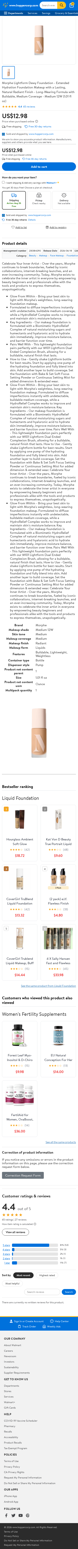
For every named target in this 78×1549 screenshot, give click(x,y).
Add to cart (39, 166)
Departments (15, 13)
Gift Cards (10, 1407)
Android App (11, 1501)
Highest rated (47, 1275)
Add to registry (58, 227)
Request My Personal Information (23, 1477)
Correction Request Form (23, 1175)
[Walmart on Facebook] (6, 1515)
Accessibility (11, 1437)
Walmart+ (9, 1402)
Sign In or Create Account (29, 1321)
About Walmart (12, 1345)
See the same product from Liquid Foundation (48, 986)
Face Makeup (57, 255)
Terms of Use (11, 1461)
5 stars (6, 1245)
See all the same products (61, 1142)
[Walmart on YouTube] (20, 1515)
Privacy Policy (12, 1466)
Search (69, 1292)
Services (32, 13)
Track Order (29, 1326)
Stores (7, 1391)
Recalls (8, 1431)
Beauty (32, 255)
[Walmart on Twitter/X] (13, 1515)
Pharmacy (9, 1426)
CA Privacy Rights (14, 1472)
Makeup (43, 255)
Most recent (23, 1275)
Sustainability (11, 1367)
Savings (46, 13)
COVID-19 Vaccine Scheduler (20, 1420)
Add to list (21, 227)
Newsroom (10, 1356)
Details (32, 219)
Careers (8, 1351)
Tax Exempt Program (15, 1448)
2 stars (6, 1258)
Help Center (62, 1321)
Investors (9, 1361)
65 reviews (29, 106)
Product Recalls (13, 1442)
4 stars (6, 1249)
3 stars (6, 1253)
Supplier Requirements (17, 1372)
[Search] (61, 5)
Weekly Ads (53, 1326)
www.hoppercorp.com (41, 134)
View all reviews (15, 1232)
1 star (7, 1262)
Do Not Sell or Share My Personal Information (29, 1483)
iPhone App (10, 1496)
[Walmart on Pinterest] (28, 1515)
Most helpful (12, 1283)
